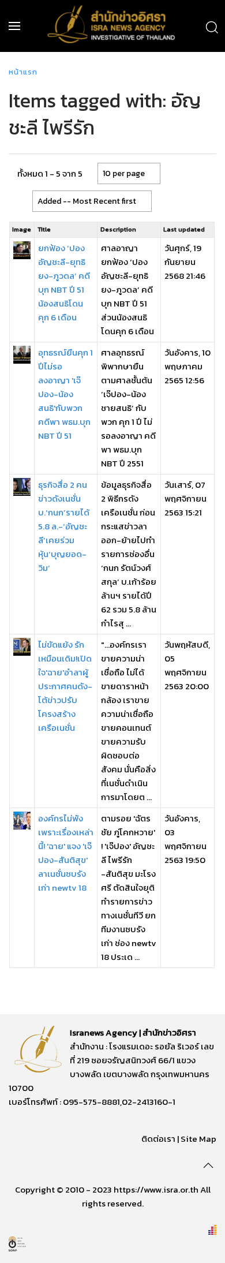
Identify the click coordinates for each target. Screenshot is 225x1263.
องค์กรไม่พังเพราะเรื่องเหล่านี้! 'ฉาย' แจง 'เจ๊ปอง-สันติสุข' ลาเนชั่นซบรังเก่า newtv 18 (65, 853)
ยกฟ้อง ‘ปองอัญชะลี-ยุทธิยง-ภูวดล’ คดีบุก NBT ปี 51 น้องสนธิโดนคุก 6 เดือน (64, 282)
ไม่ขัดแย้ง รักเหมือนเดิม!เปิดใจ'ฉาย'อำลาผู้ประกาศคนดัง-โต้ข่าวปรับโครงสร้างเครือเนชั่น (65, 686)
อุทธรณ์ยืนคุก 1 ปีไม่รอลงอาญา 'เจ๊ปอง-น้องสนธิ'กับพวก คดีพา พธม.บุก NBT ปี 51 (65, 394)
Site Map (198, 1138)
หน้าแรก (23, 71)
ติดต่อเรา (158, 1138)
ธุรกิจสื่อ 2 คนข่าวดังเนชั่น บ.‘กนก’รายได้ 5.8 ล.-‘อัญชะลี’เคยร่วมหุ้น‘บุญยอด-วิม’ (63, 526)
